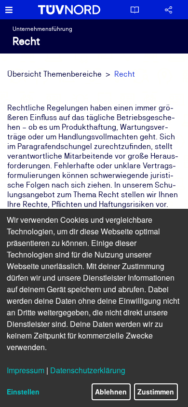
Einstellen (23, 391)
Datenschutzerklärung (87, 370)
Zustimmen (155, 391)
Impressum (25, 370)
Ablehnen (111, 391)
